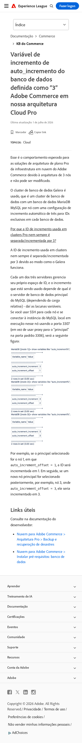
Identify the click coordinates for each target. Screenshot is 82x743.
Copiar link (40, 132)
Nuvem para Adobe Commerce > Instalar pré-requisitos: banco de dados (41, 556)
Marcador (20, 132)
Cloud (27, 142)
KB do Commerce (30, 43)
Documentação (21, 36)
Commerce (47, 36)
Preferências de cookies (25, 717)
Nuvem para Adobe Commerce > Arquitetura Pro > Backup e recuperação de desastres (41, 539)
